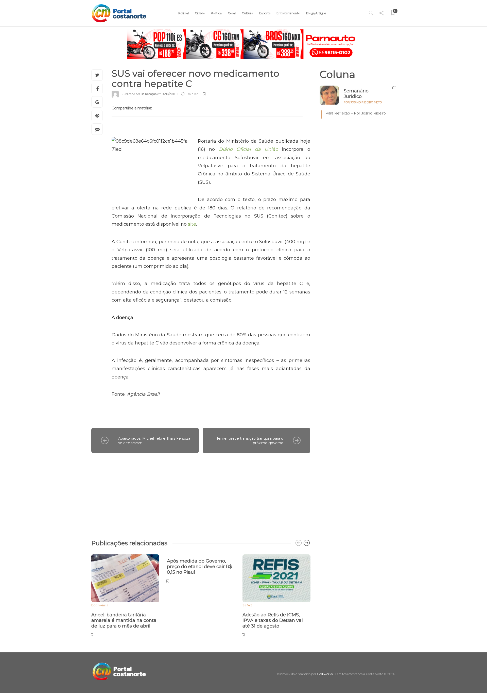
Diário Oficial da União (248, 149)
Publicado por (138, 94)
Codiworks (325, 674)
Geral (232, 13)
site (191, 224)
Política (216, 13)
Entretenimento (288, 13)
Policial (183, 13)
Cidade (200, 13)
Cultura (247, 13)
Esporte (264, 13)
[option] (125, 594)
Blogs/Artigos (316, 13)
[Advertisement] (200, 493)
